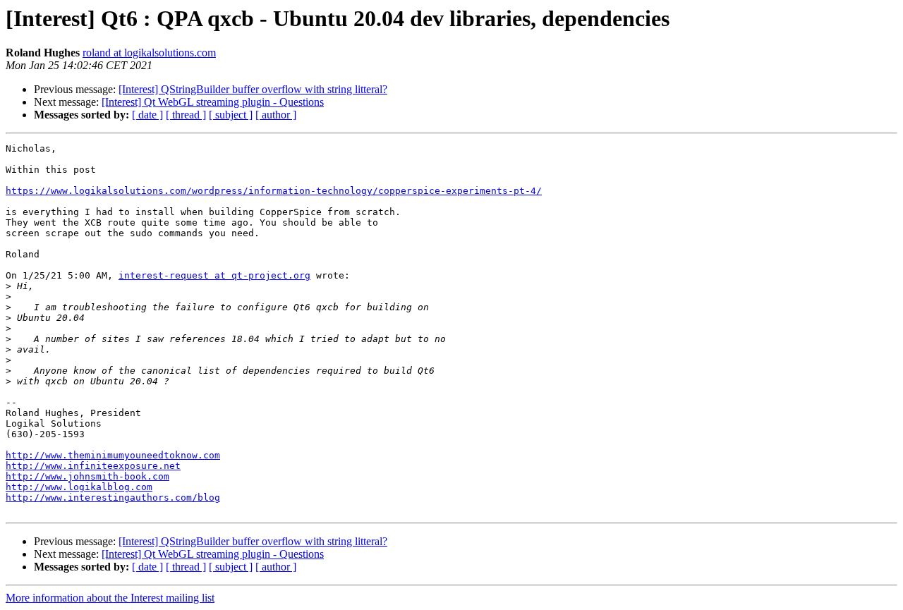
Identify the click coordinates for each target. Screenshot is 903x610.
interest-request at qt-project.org (214, 275)
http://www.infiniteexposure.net (93, 465)
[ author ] (275, 115)
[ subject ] (231, 115)
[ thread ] (186, 115)
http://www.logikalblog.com (79, 487)
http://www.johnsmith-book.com (87, 476)
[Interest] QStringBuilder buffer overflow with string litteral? (253, 89)
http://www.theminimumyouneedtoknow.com (113, 455)
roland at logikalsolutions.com (149, 53)
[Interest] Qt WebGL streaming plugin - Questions (213, 102)
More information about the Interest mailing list (110, 598)
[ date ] (147, 115)
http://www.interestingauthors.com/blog (113, 497)
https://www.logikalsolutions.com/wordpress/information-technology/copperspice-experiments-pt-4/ (274, 190)
